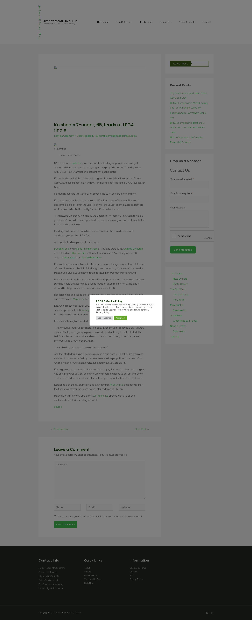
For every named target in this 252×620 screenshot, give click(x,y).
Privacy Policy (103, 312)
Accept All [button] (120, 318)
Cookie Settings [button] (104, 318)
